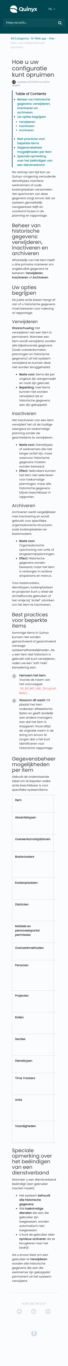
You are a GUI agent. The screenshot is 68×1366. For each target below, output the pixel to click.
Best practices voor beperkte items (31, 141)
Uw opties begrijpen (31, 117)
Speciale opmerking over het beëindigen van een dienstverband (35, 160)
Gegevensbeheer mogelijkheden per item (34, 149)
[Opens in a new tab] (34, 1333)
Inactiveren (26, 126)
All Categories (20, 38)
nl (51, 9)
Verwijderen (27, 122)
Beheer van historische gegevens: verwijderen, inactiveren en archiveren (33, 106)
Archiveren (26, 130)
